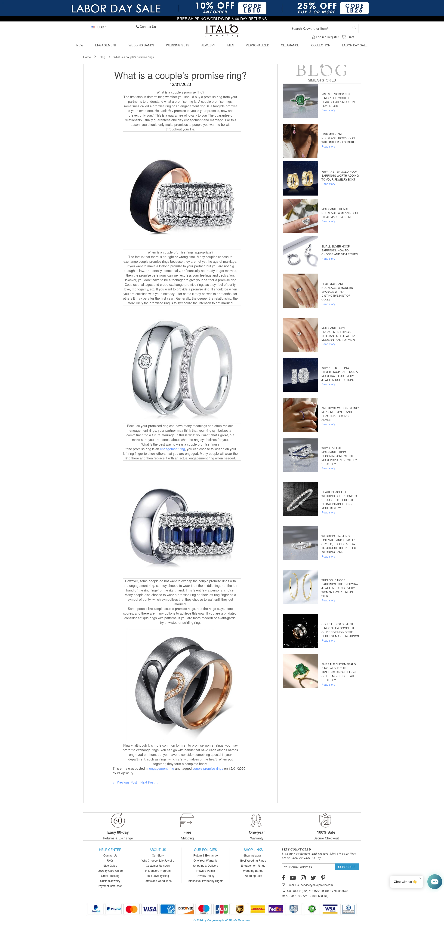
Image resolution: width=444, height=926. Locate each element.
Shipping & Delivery (205, 865)
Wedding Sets (253, 876)
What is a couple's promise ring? (180, 74)
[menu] (222, 45)
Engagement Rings (253, 865)
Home (87, 57)
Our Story (158, 855)
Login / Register (327, 37)
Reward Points (205, 870)
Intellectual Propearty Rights (205, 881)
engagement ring (172, 448)
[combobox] (323, 28)
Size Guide (110, 865)
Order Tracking (110, 876)
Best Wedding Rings (253, 860)
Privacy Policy (205, 876)
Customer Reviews (158, 865)
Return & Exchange (205, 855)
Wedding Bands (253, 870)
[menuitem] (79, 45)
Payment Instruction (110, 886)
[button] (98, 27)
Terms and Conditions (158, 881)
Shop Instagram (253, 855)
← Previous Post (125, 782)
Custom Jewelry (110, 881)
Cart (350, 37)
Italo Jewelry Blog (158, 876)
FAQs (110, 860)
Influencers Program (158, 870)
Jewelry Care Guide (110, 870)
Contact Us (147, 26)
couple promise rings (208, 768)
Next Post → (149, 782)
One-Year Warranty (205, 860)
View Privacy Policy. (306, 858)
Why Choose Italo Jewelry (158, 860)
